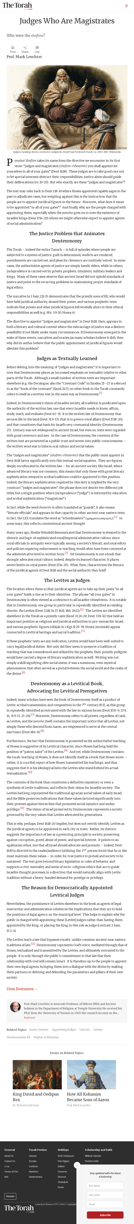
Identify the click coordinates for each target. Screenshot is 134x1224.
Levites (98, 1029)
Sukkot (61, 1166)
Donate (10, 1196)
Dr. (14, 1105)
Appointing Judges (64, 1029)
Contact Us (9, 1161)
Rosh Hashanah (66, 1156)
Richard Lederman (28, 1105)
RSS (6, 1177)
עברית (6, 1166)
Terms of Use (11, 1171)
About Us (8, 1156)
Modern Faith (92, 1161)
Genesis (32, 1156)
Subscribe (105, 1215)
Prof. (69, 1105)
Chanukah (63, 1182)
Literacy (85, 1029)
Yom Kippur (63, 1161)
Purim (61, 1187)
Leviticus (33, 1166)
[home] (17, 6)
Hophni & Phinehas (46, 1037)
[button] (126, 6)
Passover (62, 1171)
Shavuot (62, 1177)
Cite (37, 52)
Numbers (33, 1171)
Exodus (32, 1161)
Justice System (38, 1029)
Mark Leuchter (82, 1105)
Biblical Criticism (93, 1156)
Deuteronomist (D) (18, 1037)
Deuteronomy (35, 1177)
